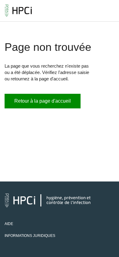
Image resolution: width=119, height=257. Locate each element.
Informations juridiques (30, 236)
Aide (9, 224)
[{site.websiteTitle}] (18, 10)
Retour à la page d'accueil (42, 101)
